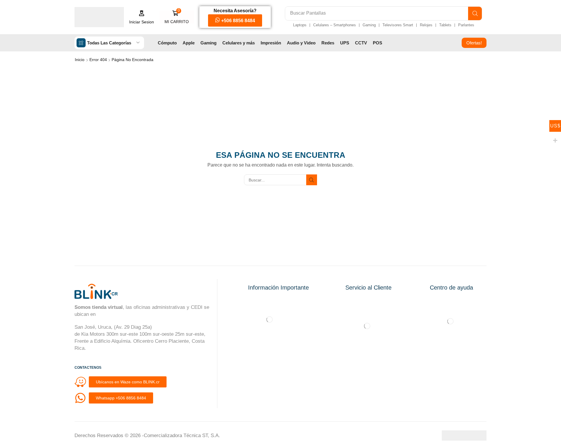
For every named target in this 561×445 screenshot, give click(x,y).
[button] (141, 17)
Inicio (79, 59)
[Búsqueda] (475, 13)
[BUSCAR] (311, 179)
